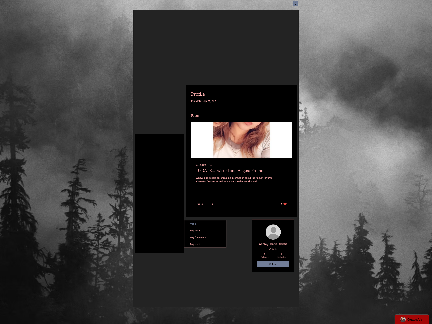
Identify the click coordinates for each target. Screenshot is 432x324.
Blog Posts (195, 230)
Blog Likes (195, 243)
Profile (193, 223)
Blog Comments (198, 237)
